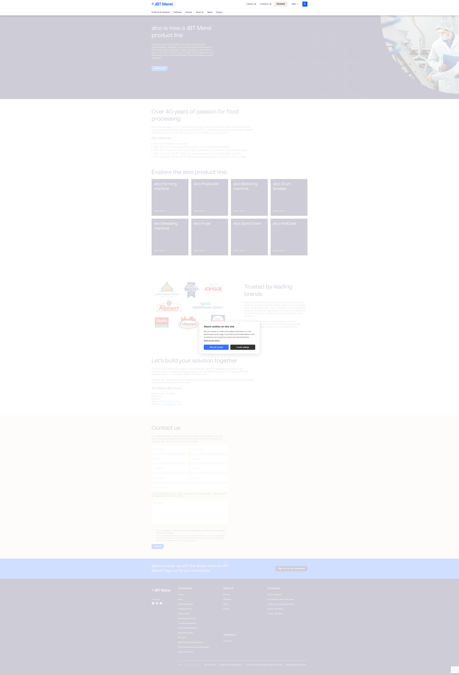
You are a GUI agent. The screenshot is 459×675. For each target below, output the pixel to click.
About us (200, 12)
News (209, 12)
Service (189, 12)
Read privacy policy (212, 340)
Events (219, 12)
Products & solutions (161, 12)
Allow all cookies (216, 347)
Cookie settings (242, 347)
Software (178, 12)
